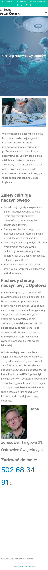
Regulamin (31, 566)
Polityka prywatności (20, 566)
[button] (46, 11)
